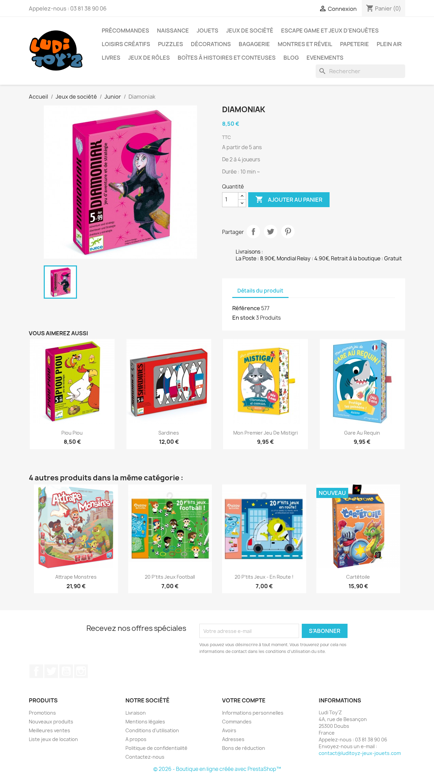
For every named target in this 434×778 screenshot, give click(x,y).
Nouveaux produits (51, 721)
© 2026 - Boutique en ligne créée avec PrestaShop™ (217, 769)
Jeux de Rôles (149, 57)
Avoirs (229, 730)
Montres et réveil (305, 44)
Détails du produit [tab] (260, 290)
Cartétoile (358, 577)
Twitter (51, 671)
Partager (253, 231)
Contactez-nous (144, 757)
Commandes (237, 721)
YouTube (66, 671)
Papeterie (354, 44)
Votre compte (243, 700)
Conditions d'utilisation (152, 730)
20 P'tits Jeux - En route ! (264, 577)
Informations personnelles (252, 713)
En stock (243, 317)
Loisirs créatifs (126, 44)
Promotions (42, 713)
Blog (291, 57)
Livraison (135, 713)
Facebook (36, 671)
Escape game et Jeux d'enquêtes (330, 30)
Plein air (389, 44)
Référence (246, 308)
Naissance (173, 30)
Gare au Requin (362, 433)
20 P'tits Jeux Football (170, 577)
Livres (111, 57)
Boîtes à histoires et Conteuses (227, 57)
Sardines (168, 433)
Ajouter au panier (288, 199)
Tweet (270, 231)
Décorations (211, 44)
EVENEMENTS (325, 57)
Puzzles (170, 44)
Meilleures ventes (49, 730)
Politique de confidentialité (156, 748)
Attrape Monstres (76, 577)
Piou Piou (72, 433)
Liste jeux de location (53, 739)
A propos (135, 739)
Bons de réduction (243, 748)
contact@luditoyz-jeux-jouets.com (360, 753)
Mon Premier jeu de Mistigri (265, 433)
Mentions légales (145, 721)
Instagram (81, 671)
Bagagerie (254, 44)
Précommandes (125, 30)
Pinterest (288, 231)
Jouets (207, 30)
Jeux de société (249, 30)
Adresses (233, 739)
